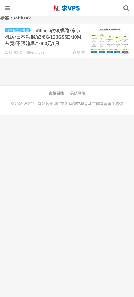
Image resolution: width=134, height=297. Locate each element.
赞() (81, 52)
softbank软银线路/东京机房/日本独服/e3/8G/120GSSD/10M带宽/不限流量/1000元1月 (43, 37)
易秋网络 (78, 93)
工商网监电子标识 (107, 104)
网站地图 (45, 104)
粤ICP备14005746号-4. (73, 104)
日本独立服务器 (17, 30)
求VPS (67, 8)
